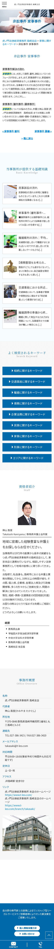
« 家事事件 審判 (10, 131)
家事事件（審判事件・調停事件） (19, 104)
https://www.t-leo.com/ (18, 795)
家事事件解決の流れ (13, 69)
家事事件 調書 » (43, 131)
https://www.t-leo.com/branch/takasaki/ (20, 807)
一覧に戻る (27, 138)
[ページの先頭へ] (49, 935)
